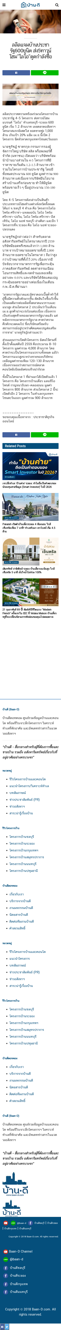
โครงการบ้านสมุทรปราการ (26, 857)
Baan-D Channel (20, 1251)
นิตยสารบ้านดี (18, 915)
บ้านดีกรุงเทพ (10, 1228)
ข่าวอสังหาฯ (17, 806)
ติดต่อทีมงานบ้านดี (21, 921)
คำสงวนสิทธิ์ (17, 928)
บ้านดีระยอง (52, 1223)
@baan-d (21, 1223)
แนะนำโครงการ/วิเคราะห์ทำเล (29, 786)
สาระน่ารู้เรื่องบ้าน (21, 813)
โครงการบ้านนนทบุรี (22, 864)
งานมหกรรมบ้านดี (21, 908)
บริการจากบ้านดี (20, 901)
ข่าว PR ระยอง (11, 518)
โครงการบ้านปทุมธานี (23, 871)
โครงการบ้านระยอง (21, 843)
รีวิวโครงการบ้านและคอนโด (27, 779)
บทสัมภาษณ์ (17, 793)
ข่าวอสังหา (9, 477)
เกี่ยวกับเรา (16, 894)
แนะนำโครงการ (19, 959)
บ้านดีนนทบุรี (25, 1228)
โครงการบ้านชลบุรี (21, 837)
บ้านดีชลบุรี (39, 1223)
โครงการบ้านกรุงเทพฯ (23, 850)
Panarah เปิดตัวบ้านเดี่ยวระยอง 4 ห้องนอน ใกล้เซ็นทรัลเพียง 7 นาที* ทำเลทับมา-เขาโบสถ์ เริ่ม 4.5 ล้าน (28, 528)
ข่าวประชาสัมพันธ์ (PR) (24, 800)
